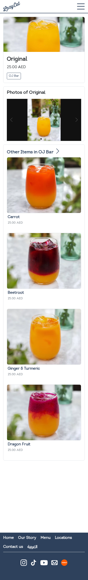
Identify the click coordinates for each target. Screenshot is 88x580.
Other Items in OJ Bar (30, 152)
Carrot (14, 217)
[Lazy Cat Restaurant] (11, 6)
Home (8, 538)
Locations (63, 538)
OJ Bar (14, 76)
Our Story (27, 538)
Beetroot (16, 293)
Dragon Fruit (19, 444)
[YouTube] (44, 562)
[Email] (54, 564)
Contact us (13, 547)
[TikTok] (33, 564)
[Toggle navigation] (81, 6)
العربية (32, 546)
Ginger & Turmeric (24, 369)
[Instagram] (24, 564)
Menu (46, 538)
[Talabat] (64, 564)
